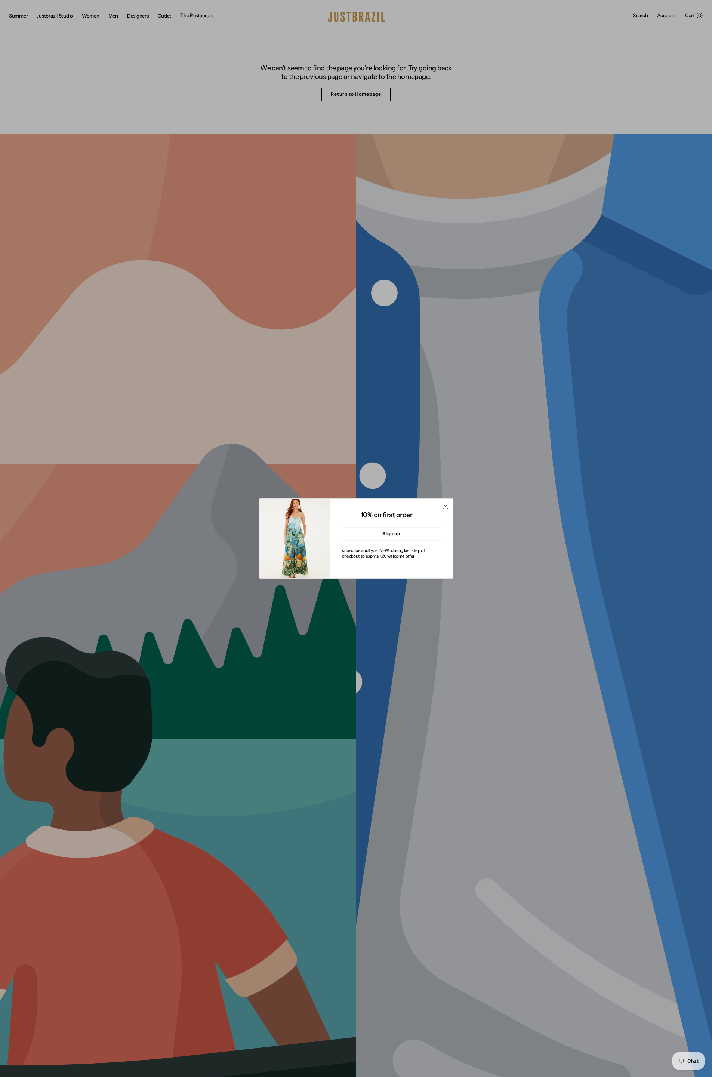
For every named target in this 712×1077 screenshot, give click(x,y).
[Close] (445, 506)
